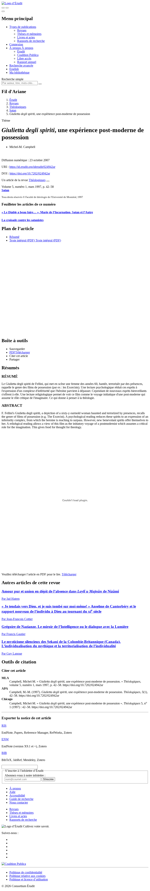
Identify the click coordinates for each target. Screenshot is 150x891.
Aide (12, 792)
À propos (27, 48)
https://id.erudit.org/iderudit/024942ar (32, 166)
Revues (21, 30)
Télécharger (69, 574)
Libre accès (24, 58)
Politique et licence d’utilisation (28, 879)
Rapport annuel (26, 62)
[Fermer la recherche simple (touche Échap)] (7, 7)
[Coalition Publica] (14, 863)
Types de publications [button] (22, 26)
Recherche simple (12, 79)
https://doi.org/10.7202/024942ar (30, 173)
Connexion (16, 44)
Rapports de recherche (31, 41)
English (14, 69)
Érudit (21, 51)
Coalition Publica (27, 55)
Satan (12, 110)
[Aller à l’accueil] (12, 3)
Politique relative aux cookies (27, 876)
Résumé (14, 237)
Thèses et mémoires (29, 34)
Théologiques (17, 107)
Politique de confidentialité (25, 872)
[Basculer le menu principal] (3, 11)
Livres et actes (26, 37)
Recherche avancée (21, 65)
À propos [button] (15, 48)
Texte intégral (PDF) (22, 240)
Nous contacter (18, 802)
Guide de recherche (21, 799)
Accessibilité (17, 795)
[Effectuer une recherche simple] (3, 7)
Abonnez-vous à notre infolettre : (25, 775)
